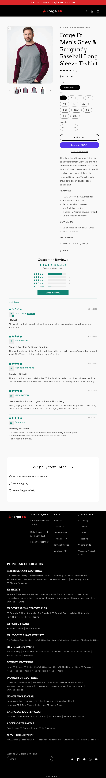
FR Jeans (68, 576)
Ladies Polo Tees (58, 686)
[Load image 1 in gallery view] (16, 90)
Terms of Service (61, 545)
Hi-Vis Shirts (28, 652)
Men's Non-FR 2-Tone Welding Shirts (23, 705)
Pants (20, 629)
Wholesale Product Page (86, 552)
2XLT (65, 110)
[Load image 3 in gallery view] (34, 90)
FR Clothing (83, 521)
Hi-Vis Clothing (13, 652)
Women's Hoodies (60, 640)
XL (89, 98)
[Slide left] (10, 90)
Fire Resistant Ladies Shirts (19, 598)
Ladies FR (11, 683)
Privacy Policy (60, 533)
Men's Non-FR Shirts (34, 701)
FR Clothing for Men (80, 580)
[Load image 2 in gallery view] (25, 90)
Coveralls (31, 613)
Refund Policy (60, 539)
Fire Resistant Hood (59, 580)
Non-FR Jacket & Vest (53, 705)
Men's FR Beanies (83, 667)
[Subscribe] (50, 759)
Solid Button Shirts (67, 595)
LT (74, 104)
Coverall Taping (32, 617)
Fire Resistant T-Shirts (40, 576)
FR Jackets (83, 539)
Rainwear (11, 717)
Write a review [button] (53, 293)
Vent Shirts (83, 595)
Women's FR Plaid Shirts (67, 598)
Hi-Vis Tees (57, 652)
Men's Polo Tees (39, 671)
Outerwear (41, 717)
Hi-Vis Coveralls (14, 656)
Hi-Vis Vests (69, 652)
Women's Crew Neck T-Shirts (20, 686)
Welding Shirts (84, 545)
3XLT (76, 110)
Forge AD (42, 740)
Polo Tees (94, 740)
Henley (84, 740)
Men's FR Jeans (56, 671)
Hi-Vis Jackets (83, 652)
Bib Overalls (43, 613)
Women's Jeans (33, 629)
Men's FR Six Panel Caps (18, 671)
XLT (84, 104)
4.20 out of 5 (60, 265)
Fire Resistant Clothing (17, 576)
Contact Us (59, 527)
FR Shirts (82, 533)
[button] (8, 11)
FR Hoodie (82, 527)
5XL (75, 116)
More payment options (79, 151)
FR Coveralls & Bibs (16, 613)
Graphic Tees (55, 740)
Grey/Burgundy (70, 87)
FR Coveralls (81, 576)
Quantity (63, 122)
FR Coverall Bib (14, 580)
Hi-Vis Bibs (28, 656)
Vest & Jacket (55, 717)
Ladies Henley (42, 686)
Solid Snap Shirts (48, 595)
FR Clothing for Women (17, 583)
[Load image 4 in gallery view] (42, 90)
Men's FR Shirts (88, 598)
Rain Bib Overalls (15, 617)
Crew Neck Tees (71, 740)
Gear (9, 728)
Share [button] (65, 251)
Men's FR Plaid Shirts (44, 598)
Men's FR (11, 667)
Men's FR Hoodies (41, 640)
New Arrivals (12, 740)
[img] (15, 309)
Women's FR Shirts (15, 602)
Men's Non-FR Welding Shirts (59, 701)
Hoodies (74, 640)
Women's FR (24, 683)
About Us (58, 521)
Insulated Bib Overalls (79, 613)
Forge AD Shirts (28, 740)
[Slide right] (50, 90)
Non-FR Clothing (14, 701)
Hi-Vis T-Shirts (42, 652)
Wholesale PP (60, 551)
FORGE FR (56, 776)
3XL (87, 110)
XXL (64, 104)
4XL (64, 116)
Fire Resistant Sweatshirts (36, 580)
